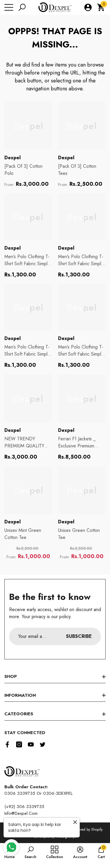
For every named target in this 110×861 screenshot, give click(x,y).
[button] (22, 7)
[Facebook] (7, 744)
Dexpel (12, 157)
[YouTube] (31, 744)
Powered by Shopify (87, 829)
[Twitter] (42, 744)
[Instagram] (19, 744)
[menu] (8, 7)
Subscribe (79, 636)
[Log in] (88, 7)
